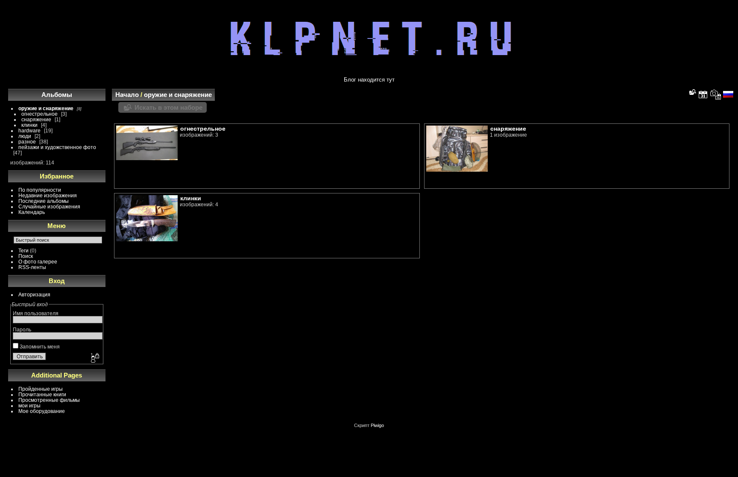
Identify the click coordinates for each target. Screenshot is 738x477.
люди (24, 136)
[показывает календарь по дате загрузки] (703, 94)
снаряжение (36, 119)
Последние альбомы (43, 201)
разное (27, 141)
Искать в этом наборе (168, 107)
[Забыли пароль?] (94, 358)
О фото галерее (37, 261)
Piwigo (377, 425)
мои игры (29, 405)
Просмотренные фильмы (49, 400)
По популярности (39, 190)
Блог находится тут (369, 79)
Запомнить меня (39, 346)
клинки (29, 125)
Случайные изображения (49, 206)
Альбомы (56, 94)
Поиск (25, 256)
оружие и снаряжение (45, 108)
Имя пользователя (36, 313)
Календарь (31, 212)
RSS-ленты (32, 267)
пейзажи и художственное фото (57, 147)
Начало (127, 94)
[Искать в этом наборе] (692, 92)
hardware (29, 130)
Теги (23, 250)
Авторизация (34, 294)
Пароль (22, 329)
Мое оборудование (41, 411)
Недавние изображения (47, 195)
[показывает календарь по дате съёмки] (715, 94)
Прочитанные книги (42, 394)
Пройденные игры (40, 389)
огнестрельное (39, 114)
